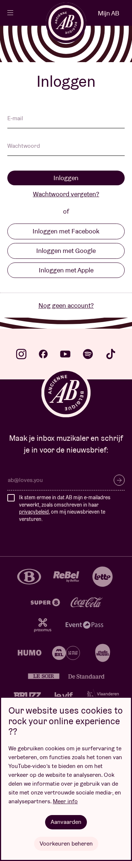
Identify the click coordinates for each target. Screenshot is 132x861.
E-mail (15, 118)
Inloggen (66, 178)
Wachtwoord (23, 146)
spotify (88, 354)
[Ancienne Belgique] (66, 23)
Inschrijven (119, 480)
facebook (43, 354)
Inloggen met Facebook (66, 231)
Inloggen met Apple (66, 270)
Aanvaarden (66, 822)
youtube (65, 354)
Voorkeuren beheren (66, 843)
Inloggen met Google (66, 250)
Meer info (65, 801)
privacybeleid (34, 511)
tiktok (111, 354)
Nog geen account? (66, 305)
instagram (21, 354)
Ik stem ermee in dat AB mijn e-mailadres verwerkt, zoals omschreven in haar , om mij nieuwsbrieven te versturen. (64, 508)
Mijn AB (108, 13)
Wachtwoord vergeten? (66, 194)
